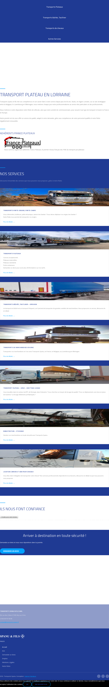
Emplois (5, 659)
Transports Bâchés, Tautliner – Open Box (20, 304)
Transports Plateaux (12, 253)
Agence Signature (30, 676)
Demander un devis (11, 551)
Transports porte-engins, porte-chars (19, 210)
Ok (27, 684)
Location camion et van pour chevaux (18, 472)
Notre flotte (6, 666)
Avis (3, 651)
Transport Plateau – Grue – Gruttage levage (21, 388)
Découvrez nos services (13, 77)
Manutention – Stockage (13, 431)
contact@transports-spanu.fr (9, 622)
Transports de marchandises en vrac (18, 347)
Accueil (4, 647)
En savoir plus (41, 684)
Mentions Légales (8, 662)
